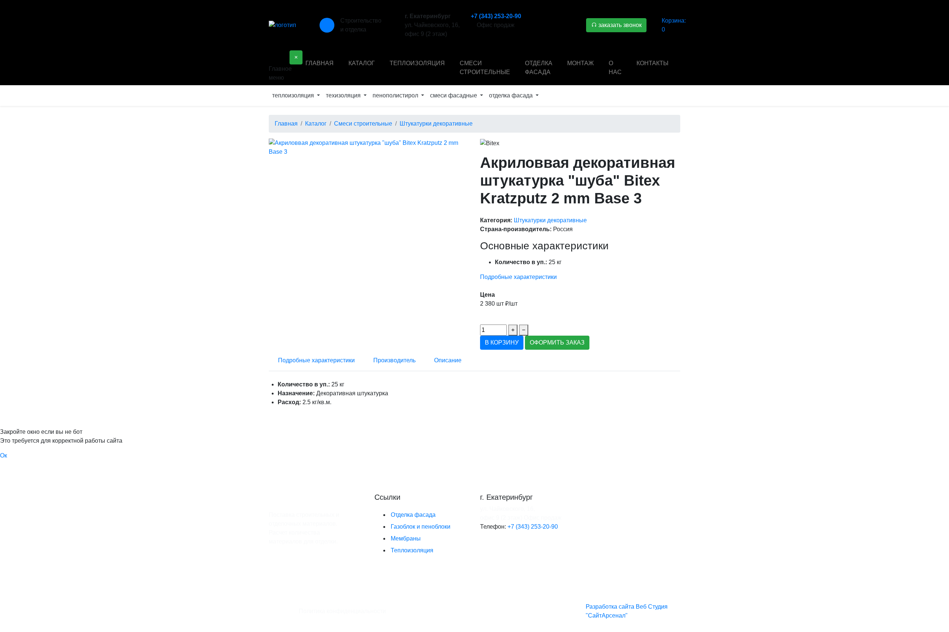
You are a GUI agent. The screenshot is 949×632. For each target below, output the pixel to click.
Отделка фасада (413, 515)
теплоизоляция (417, 63)
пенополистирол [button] (396, 95)
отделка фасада (538, 67)
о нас (615, 67)
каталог (361, 63)
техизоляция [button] (344, 95)
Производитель (394, 360)
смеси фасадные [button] (454, 95)
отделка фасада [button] (511, 95)
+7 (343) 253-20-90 (496, 16)
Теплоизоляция (412, 550)
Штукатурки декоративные (550, 220)
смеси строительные (485, 67)
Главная (319, 63)
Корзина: (674, 25)
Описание (448, 360)
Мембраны (406, 538)
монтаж (580, 63)
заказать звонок (619, 25)
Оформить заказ (557, 342)
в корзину (502, 342)
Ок (3, 455)
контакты (652, 63)
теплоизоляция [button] (293, 95)
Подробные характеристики (518, 277)
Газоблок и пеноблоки (420, 526)
